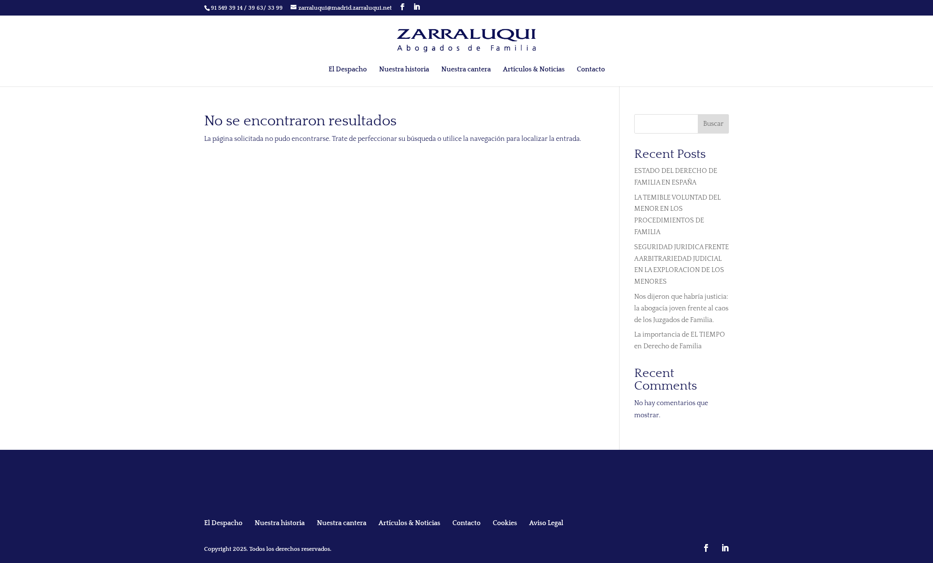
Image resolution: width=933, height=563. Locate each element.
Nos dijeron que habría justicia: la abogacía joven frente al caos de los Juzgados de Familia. (681, 308)
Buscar (713, 124)
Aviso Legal (546, 523)
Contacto (591, 69)
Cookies (505, 523)
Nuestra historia (404, 69)
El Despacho (347, 69)
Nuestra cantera (466, 69)
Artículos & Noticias (534, 69)
